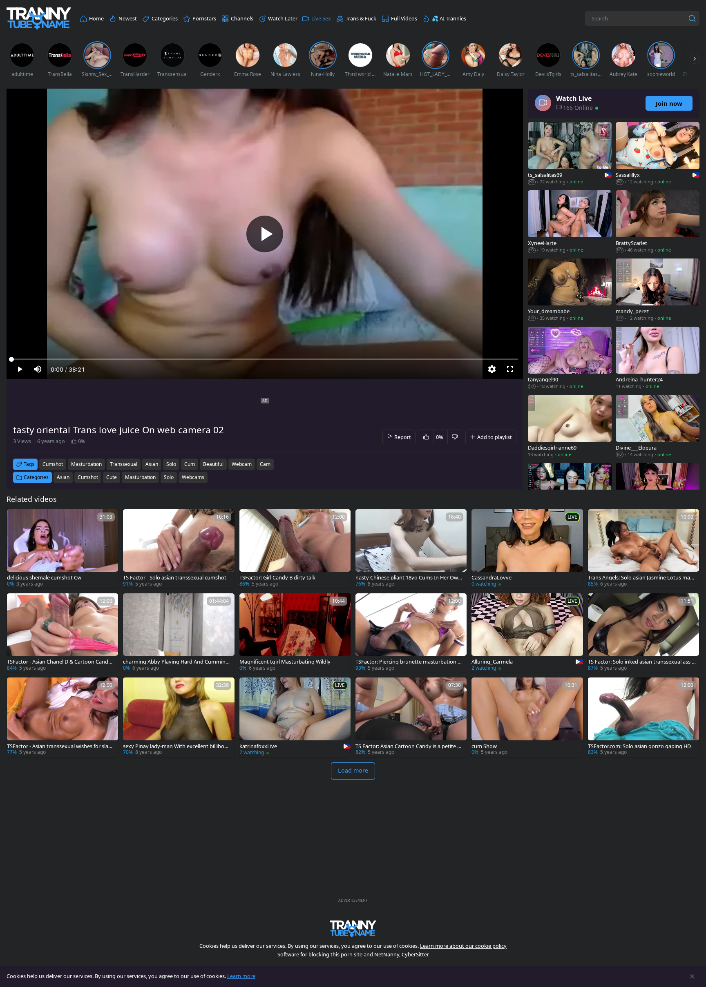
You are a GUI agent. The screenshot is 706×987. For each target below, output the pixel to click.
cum (189, 464)
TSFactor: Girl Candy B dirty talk (277, 577)
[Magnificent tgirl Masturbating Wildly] (295, 633)
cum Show (484, 746)
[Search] (692, 18)
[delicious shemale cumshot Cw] (62, 548)
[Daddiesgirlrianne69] (570, 427)
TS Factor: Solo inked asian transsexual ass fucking (640, 661)
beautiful (213, 464)
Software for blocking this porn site (320, 954)
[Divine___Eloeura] (657, 427)
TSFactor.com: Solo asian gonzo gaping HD (639, 746)
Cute (111, 477)
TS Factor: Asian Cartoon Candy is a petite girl (408, 746)
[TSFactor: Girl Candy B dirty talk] (295, 548)
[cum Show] (527, 717)
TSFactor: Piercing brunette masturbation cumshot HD (409, 661)
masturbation (86, 464)
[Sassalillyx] (657, 154)
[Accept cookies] (692, 976)
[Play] (264, 234)
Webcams (193, 477)
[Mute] (37, 369)
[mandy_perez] (657, 290)
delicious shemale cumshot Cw (44, 577)
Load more (353, 770)
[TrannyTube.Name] (39, 18)
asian (151, 464)
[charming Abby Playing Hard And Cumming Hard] (178, 633)
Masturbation (140, 477)
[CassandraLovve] (527, 548)
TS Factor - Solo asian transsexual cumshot (174, 577)
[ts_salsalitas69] (570, 154)
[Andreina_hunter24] (657, 359)
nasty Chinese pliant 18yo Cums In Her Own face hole (408, 577)
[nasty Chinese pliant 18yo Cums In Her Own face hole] (411, 548)
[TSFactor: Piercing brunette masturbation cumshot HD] (411, 633)
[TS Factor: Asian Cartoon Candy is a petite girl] (411, 717)
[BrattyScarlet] (657, 222)
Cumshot (88, 477)
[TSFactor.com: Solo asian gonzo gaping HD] (643, 717)
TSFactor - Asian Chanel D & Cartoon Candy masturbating (59, 661)
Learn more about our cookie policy (463, 945)
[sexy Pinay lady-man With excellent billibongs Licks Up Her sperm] (178, 717)
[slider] (264, 359)
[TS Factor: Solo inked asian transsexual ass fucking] (643, 633)
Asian (63, 477)
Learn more (241, 976)
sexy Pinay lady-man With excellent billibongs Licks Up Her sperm (177, 746)
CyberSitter (415, 954)
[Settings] (492, 369)
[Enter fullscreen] (510, 369)
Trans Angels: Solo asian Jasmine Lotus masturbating (641, 577)
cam (265, 464)
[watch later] (16, 519)
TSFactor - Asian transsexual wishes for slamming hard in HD (60, 746)
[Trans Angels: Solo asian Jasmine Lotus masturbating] (643, 548)
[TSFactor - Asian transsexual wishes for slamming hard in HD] (62, 717)
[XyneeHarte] (570, 222)
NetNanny (386, 954)
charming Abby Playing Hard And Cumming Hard (176, 661)
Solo (169, 477)
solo (171, 464)
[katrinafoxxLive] (295, 717)
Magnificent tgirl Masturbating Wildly (285, 661)
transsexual (123, 464)
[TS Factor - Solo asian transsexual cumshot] (178, 548)
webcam (242, 464)
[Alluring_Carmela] (527, 633)
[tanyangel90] (570, 359)
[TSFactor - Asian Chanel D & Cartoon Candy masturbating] (62, 633)
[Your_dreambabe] (570, 290)
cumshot (52, 464)
